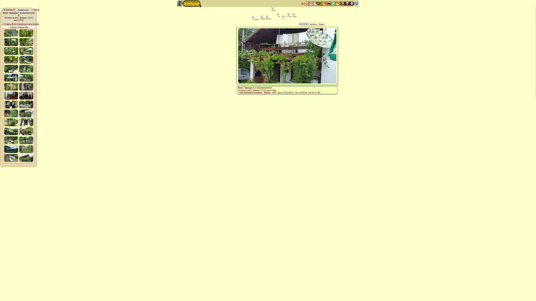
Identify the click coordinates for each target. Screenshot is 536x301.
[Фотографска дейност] (329, 3)
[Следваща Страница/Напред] (311, 3)
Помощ (321, 24)
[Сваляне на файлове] (333, 3)
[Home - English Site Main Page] (351, 3)
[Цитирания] (320, 3)
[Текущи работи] (324, 3)
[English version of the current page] (8, 9)
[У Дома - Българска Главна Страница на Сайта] (347, 3)
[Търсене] (338, 3)
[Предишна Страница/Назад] (306, 3)
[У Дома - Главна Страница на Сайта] (342, 3)
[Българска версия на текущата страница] (39, 9)
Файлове (313, 24)
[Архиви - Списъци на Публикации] (315, 3)
